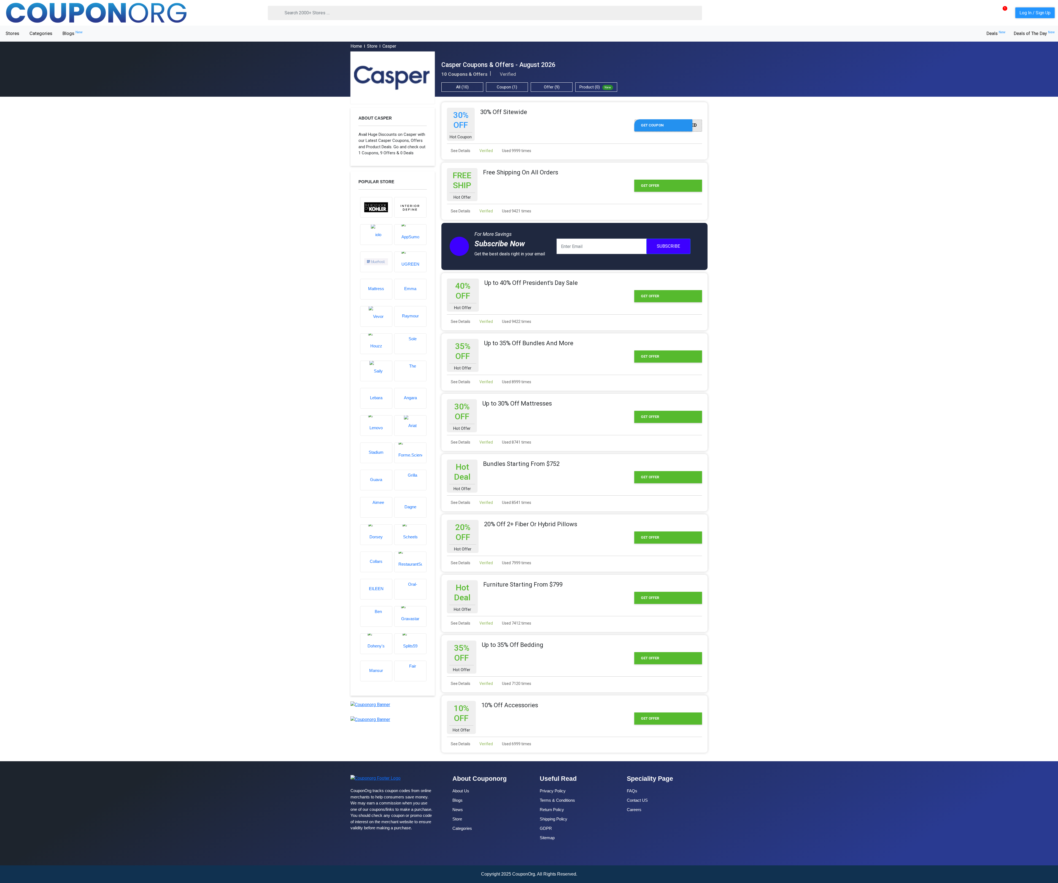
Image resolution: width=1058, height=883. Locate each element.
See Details (460, 150)
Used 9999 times (516, 150)
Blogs (73, 33)
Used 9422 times (516, 321)
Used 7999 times (516, 563)
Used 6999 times (516, 744)
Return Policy (552, 809)
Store (372, 46)
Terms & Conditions (557, 800)
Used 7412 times (516, 623)
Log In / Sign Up (1035, 12)
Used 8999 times (516, 382)
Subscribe (668, 246)
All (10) (462, 87)
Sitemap (547, 837)
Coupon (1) (507, 87)
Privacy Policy (553, 791)
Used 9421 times (516, 211)
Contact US (637, 800)
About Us (460, 791)
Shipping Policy (553, 819)
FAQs (632, 791)
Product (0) (595, 87)
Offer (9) (552, 87)
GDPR (546, 828)
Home (356, 46)
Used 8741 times (516, 442)
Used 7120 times (516, 683)
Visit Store (392, 77)
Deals (995, 33)
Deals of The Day (1034, 33)
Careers (634, 809)
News (457, 809)
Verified (486, 150)
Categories (40, 33)
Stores (12, 33)
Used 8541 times (516, 502)
